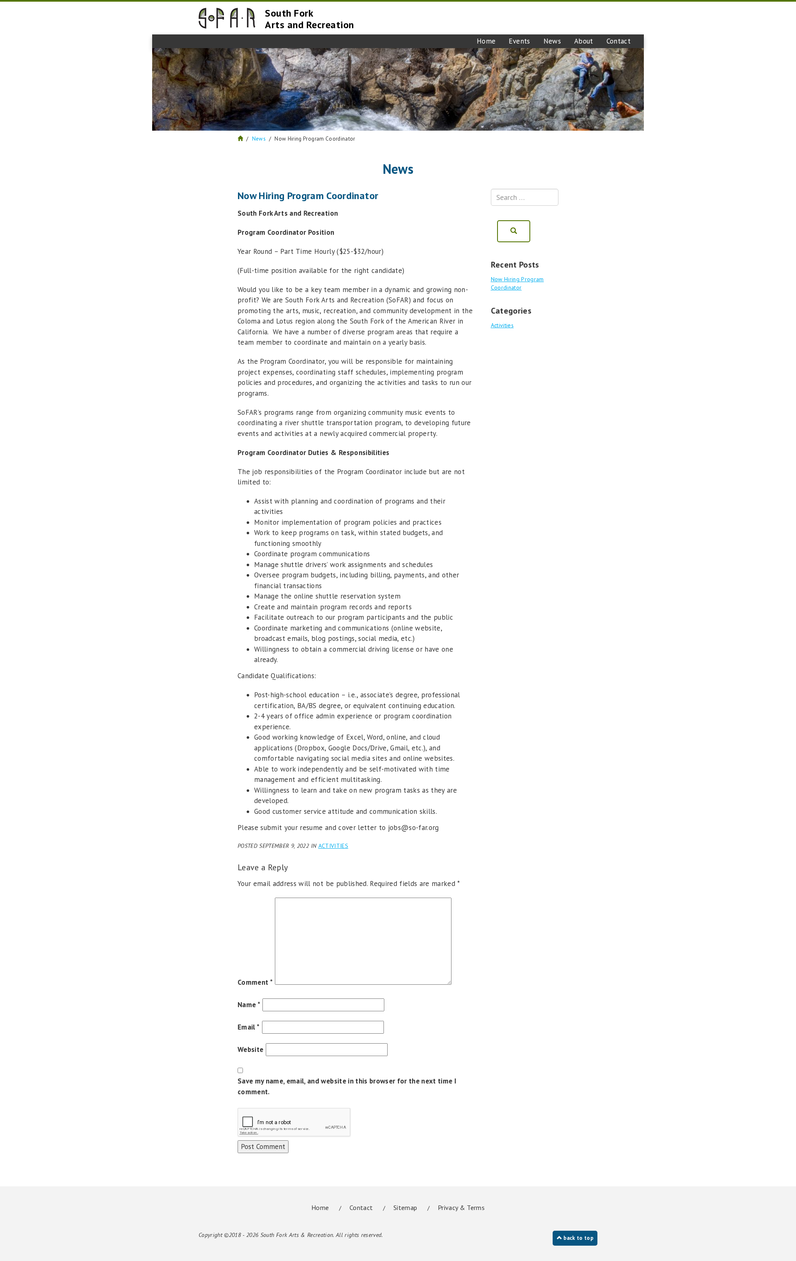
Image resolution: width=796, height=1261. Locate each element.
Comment (255, 982)
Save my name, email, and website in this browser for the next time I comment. (347, 1086)
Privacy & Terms (461, 1207)
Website (250, 1049)
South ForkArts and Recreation (309, 19)
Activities (333, 846)
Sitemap (405, 1207)
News (552, 41)
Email (249, 1027)
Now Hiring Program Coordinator (517, 283)
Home (486, 41)
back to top (577, 1238)
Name (249, 1004)
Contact (619, 41)
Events (519, 41)
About (583, 41)
